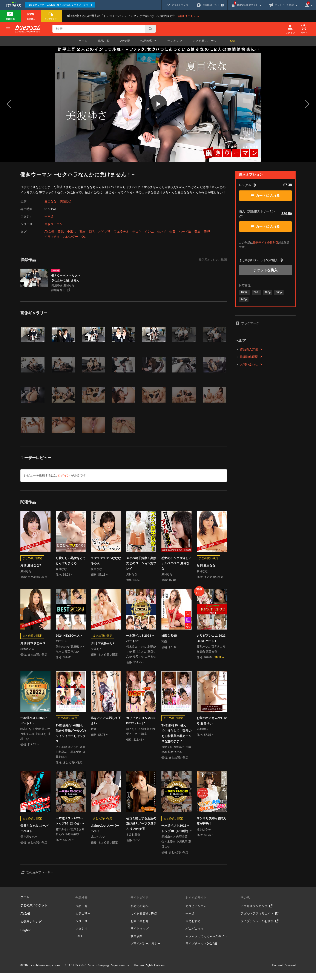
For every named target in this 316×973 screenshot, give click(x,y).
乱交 (83, 231)
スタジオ (81, 928)
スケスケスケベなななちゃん (106, 560)
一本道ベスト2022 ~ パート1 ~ (34, 720)
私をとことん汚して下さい (106, 720)
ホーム (82, 41)
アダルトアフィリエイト (257, 913)
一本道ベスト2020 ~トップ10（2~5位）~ (70, 821)
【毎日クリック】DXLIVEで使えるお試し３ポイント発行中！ (60, 4)
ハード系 (185, 231)
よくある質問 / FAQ (143, 913)
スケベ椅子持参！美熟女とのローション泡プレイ (141, 563)
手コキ (136, 231)
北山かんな (98, 836)
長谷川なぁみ (28, 836)
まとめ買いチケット (206, 41)
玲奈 (164, 641)
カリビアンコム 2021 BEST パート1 (140, 720)
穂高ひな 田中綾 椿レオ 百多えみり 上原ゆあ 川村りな (35, 733)
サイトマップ (139, 928)
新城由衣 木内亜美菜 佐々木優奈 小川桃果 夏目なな (176, 841)
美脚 (207, 231)
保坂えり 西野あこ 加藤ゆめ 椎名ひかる (176, 749)
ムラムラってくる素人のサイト (207, 936)
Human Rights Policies (149, 965)
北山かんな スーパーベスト (105, 828)
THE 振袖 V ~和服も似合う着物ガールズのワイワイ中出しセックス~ (71, 733)
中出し (71, 231)
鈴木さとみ (27, 649)
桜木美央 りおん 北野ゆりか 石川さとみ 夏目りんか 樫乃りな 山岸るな (141, 651)
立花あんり (98, 649)
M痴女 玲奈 (169, 635)
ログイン (64, 475)
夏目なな (50, 201)
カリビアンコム (196, 906)
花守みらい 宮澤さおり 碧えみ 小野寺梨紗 (70, 832)
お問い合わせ (249, 364)
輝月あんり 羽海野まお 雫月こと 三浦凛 (140, 731)
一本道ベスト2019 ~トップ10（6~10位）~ (176, 828)
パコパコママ (195, 928)
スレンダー (70, 236)
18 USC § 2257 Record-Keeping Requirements (97, 965)
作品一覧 (104, 41)
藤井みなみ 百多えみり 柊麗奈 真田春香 (211, 649)
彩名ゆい (202, 729)
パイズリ (104, 231)
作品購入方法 (249, 349)
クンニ (149, 231)
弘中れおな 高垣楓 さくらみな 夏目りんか (70, 649)
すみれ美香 (133, 834)
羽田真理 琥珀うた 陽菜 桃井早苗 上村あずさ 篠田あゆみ (70, 751)
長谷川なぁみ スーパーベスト (34, 828)
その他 (245, 897)
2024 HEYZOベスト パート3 (69, 638)
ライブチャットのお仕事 (257, 921)
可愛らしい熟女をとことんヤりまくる (71, 560)
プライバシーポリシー (145, 943)
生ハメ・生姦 (166, 231)
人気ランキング (30, 921)
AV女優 (125, 41)
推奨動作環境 (249, 357)
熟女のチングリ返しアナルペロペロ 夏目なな (176, 563)
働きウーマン (53, 224)
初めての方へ (139, 906)
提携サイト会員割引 (265, 242)
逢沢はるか (204, 829)
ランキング (174, 41)
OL (83, 236)
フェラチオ (121, 231)
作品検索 (81, 897)
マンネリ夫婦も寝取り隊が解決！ (212, 821)
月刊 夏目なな (206, 565)
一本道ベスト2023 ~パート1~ (140, 638)
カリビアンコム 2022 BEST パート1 (211, 638)
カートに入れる (268, 195)
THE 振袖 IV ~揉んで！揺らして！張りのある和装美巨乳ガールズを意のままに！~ (176, 733)
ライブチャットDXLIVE (201, 943)
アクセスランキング (254, 906)
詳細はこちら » (188, 16)
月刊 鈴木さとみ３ (32, 643)
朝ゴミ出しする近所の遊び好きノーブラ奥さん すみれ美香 (141, 823)
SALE (234, 41)
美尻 (197, 231)
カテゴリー (83, 913)
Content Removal (284, 965)
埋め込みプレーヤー (39, 872)
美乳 (61, 231)
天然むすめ (193, 921)
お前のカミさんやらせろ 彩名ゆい (212, 720)
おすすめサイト (196, 897)
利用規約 (136, 936)
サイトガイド (139, 897)
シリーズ (81, 921)
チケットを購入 (265, 270)
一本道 (49, 216)
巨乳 (92, 231)
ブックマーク (250, 323)
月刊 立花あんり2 (103, 643)
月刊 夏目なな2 (30, 565)
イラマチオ (52, 236)
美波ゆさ (66, 201)
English (26, 930)
